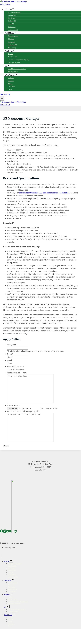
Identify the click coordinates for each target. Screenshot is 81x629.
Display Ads (11, 42)
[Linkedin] (7, 531)
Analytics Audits (12, 57)
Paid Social (11, 39)
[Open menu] (2, 98)
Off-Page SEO (12, 21)
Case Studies (11, 86)
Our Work (11, 81)
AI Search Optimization (14, 12)
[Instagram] (4, 531)
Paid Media (7, 580)
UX (5, 607)
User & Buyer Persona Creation (17, 69)
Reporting (10, 54)
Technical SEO (12, 15)
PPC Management (13, 36)
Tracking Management (14, 62)
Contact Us (5, 94)
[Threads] (15, 531)
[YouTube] (10, 531)
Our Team (11, 78)
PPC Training (12, 48)
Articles (10, 84)
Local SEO (11, 24)
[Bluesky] (12, 531)
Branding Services (13, 71)
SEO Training (12, 27)
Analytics (7, 595)
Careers (10, 89)
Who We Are (8, 615)
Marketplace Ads (12, 45)
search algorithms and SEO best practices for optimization (44, 193)
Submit (6, 446)
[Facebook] (1, 531)
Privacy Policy (10, 547)
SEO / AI (6, 561)
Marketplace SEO (13, 30)
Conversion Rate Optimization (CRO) (18, 59)
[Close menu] (0, 555)
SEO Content (11, 18)
